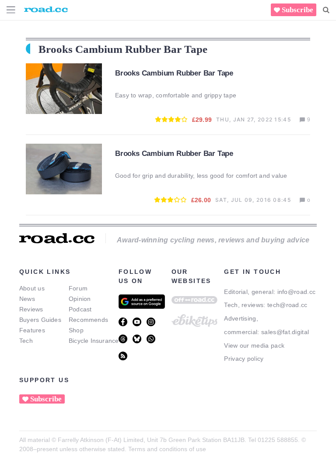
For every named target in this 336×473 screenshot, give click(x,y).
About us (32, 288)
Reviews (31, 309)
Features (32, 330)
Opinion (80, 298)
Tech (26, 340)
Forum (78, 288)
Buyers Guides (40, 319)
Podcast (80, 309)
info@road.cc (296, 291)
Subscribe (297, 10)
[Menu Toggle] (11, 10)
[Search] (326, 10)
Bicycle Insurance (94, 340)
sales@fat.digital (285, 331)
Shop (76, 330)
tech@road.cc (287, 304)
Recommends (88, 319)
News (27, 298)
